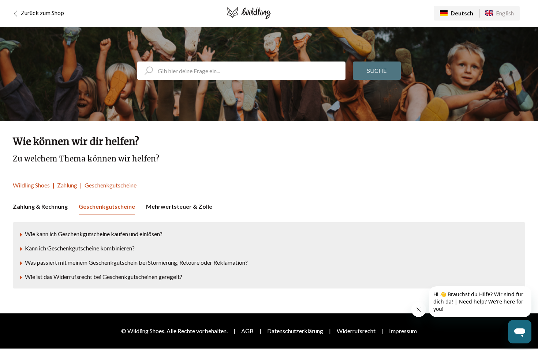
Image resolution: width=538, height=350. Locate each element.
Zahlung (67, 185)
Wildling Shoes (31, 185)
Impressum (403, 330)
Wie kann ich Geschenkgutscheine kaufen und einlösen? (93, 233)
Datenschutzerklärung (295, 330)
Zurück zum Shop (42, 12)
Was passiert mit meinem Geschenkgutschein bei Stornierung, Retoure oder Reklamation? (136, 262)
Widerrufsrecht (356, 330)
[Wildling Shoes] (249, 13)
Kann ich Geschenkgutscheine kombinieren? (80, 248)
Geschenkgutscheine (111, 185)
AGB (247, 330)
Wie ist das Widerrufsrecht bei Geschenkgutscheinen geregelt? (103, 276)
